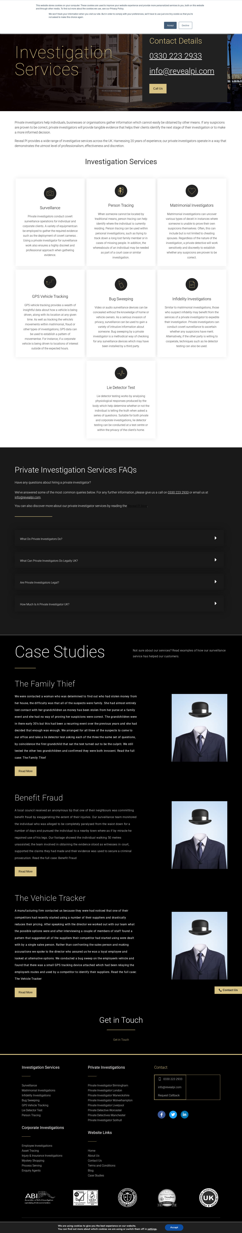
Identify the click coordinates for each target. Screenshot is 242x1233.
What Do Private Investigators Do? (41, 539)
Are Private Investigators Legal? (39, 582)
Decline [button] (185, 25)
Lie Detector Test (121, 387)
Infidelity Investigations (191, 299)
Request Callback (169, 1095)
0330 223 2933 (175, 56)
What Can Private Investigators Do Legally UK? (49, 560)
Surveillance (50, 208)
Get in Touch (121, 1039)
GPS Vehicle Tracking (50, 296)
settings (152, 1229)
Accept (174, 1227)
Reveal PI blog (137, 506)
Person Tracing (121, 205)
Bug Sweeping (121, 299)
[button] (119, 538)
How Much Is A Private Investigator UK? (44, 604)
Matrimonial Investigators (191, 205)
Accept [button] (170, 25)
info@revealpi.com (181, 71)
